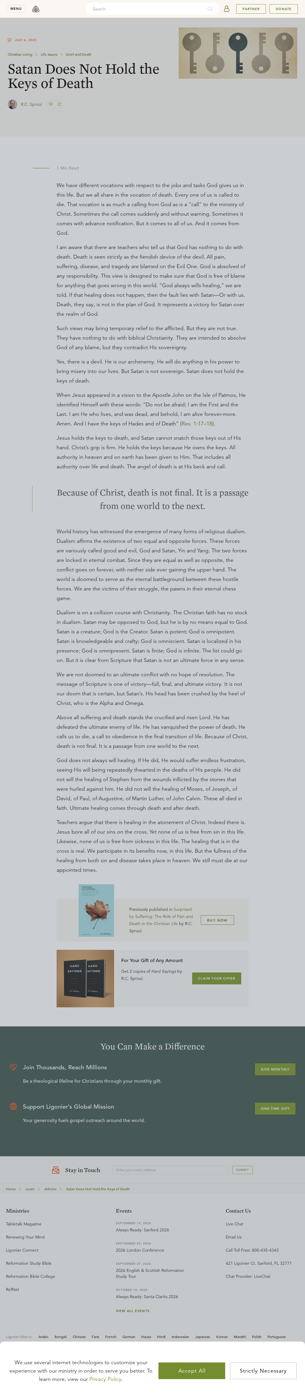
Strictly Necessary (263, 1371)
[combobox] (144, 9)
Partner (251, 9)
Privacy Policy (105, 1379)
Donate (284, 9)
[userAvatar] (227, 9)
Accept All (192, 1371)
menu (16, 9)
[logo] (36, 9)
